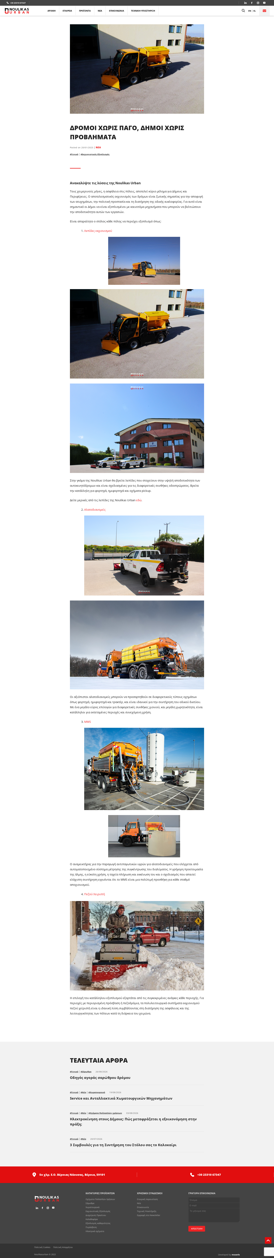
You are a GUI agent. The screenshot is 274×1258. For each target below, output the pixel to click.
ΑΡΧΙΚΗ (52, 10)
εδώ (138, 500)
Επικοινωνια (116, 10)
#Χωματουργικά (96, 1092)
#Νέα (83, 1092)
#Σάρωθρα (86, 1071)
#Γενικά (74, 154)
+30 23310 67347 (18, 3)
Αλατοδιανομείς (95, 510)
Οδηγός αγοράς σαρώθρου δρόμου (100, 1077)
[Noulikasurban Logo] (24, 11)
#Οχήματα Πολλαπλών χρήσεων (105, 1113)
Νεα (100, 10)
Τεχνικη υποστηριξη (143, 10)
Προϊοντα (85, 10)
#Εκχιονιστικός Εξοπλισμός (95, 154)
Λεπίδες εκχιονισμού (98, 231)
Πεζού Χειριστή (94, 894)
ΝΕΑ (98, 147)
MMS (87, 722)
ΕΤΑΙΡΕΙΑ (67, 10)
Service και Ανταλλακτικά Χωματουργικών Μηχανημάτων (121, 1098)
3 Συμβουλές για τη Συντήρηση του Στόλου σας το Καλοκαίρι (123, 1144)
